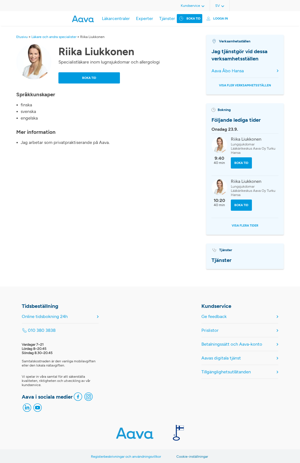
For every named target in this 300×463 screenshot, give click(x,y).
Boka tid (193, 18)
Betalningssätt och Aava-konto (231, 344)
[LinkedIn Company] (27, 408)
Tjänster (167, 18)
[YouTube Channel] (37, 408)
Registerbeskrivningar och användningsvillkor (126, 456)
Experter (144, 18)
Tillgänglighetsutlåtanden (226, 371)
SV (217, 6)
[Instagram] (88, 397)
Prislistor (210, 330)
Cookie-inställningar (192, 456)
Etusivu (22, 37)
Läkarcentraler (116, 18)
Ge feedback (214, 316)
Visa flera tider (245, 225)
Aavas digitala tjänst (221, 358)
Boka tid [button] (89, 78)
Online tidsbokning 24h (45, 316)
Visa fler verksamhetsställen (245, 85)
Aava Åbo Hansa (227, 70)
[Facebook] (78, 397)
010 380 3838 (42, 330)
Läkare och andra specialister (53, 37)
